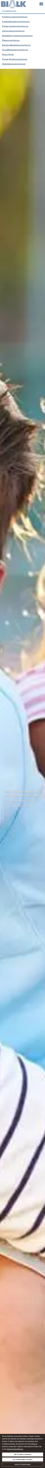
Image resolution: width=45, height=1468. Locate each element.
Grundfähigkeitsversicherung (15, 50)
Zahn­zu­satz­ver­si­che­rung (13, 31)
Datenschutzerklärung (15, 1449)
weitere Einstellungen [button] (23, 1464)
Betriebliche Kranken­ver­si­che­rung (17, 36)
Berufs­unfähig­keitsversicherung (16, 45)
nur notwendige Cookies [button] (22, 1459)
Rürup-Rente (8, 54)
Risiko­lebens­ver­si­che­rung (13, 64)
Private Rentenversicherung (14, 59)
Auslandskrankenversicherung (16, 22)
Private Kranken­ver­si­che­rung (15, 26)
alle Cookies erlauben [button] (22, 1454)
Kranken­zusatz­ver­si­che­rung (14, 17)
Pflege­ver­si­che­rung (11, 40)
